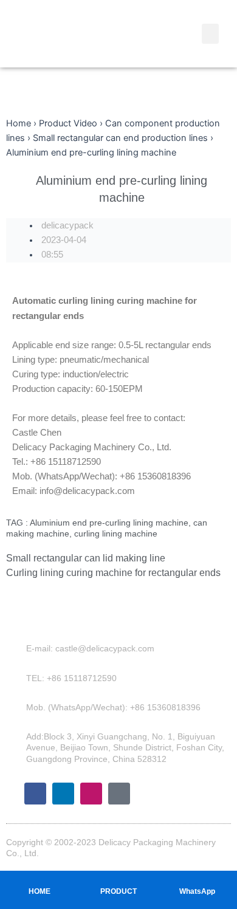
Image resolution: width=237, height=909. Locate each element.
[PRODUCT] (118, 879)
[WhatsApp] (197, 879)
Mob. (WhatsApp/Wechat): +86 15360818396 (113, 707)
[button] (210, 34)
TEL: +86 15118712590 (71, 678)
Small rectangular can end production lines (120, 137)
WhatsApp (197, 891)
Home (18, 123)
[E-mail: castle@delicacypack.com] (17, 648)
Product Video (68, 123)
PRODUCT (118, 891)
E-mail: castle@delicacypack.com (90, 648)
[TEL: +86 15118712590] (17, 678)
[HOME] (39, 879)
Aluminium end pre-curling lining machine (109, 522)
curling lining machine (115, 533)
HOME (39, 891)
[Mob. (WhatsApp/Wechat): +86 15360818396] (17, 707)
